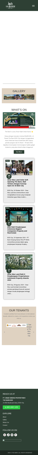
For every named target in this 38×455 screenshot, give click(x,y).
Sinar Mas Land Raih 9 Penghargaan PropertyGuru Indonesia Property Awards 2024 (18, 277)
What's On (6, 422)
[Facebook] (15, 435)
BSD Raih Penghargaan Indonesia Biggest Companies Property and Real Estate (17, 230)
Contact (5, 425)
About (4, 417)
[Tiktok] (8, 435)
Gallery (5, 419)
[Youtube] (12, 435)
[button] (3, 96)
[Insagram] (4, 435)
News (7, 160)
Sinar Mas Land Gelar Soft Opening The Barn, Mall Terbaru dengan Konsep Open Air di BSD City (17, 183)
